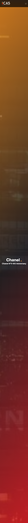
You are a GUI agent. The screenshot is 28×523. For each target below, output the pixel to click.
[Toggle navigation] (25, 3)
